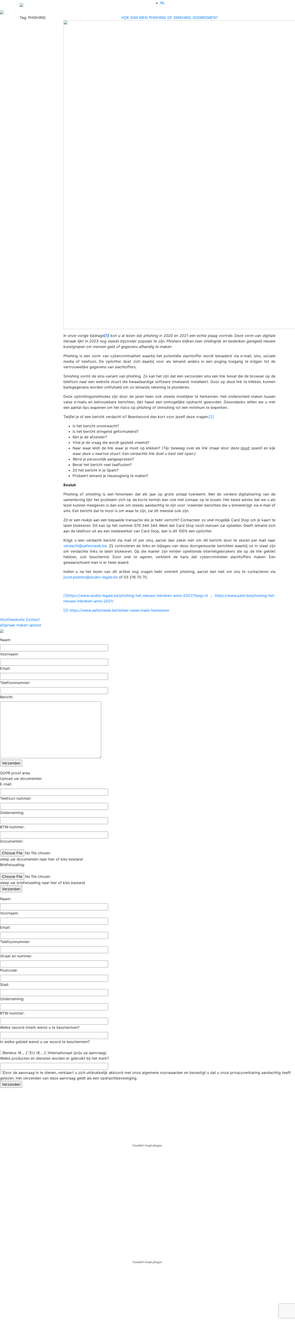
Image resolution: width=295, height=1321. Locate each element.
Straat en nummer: (16, 956)
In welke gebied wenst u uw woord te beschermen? (45, 1041)
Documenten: (11, 841)
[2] (211, 416)
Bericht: (6, 697)
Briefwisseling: (12, 864)
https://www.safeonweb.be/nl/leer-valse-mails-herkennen (119, 610)
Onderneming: (12, 812)
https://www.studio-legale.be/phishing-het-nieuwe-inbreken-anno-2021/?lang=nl (138, 595)
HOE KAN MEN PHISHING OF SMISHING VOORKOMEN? (169, 17)
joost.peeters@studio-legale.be (90, 577)
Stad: (4, 984)
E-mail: (6, 784)
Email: (5, 668)
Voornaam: (9, 654)
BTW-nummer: (12, 827)
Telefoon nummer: (15, 798)
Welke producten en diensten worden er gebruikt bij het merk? (54, 1058)
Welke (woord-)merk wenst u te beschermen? (40, 1027)
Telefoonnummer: (15, 682)
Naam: (5, 639)
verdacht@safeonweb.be (85, 545)
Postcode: (9, 970)
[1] (65, 595)
